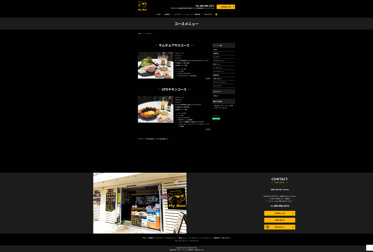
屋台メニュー (217, 64)
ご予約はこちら (225, 7)
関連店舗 (197, 14)
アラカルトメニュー (219, 60)
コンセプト (177, 14)
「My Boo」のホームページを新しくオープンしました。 (223, 107)
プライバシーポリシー (220, 82)
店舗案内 (167, 14)
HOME (159, 14)
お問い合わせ (208, 14)
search (216, 14)
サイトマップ (217, 86)
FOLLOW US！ (280, 227)
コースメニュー (218, 68)
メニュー (187, 14)
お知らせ (216, 96)
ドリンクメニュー (218, 71)
